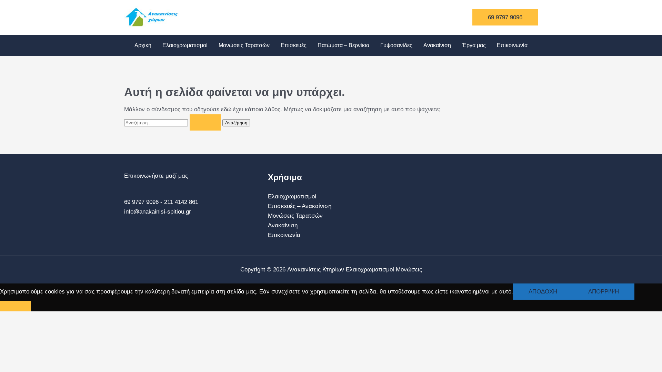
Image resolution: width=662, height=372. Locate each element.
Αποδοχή (543, 291)
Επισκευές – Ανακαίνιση (299, 206)
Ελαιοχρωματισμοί (185, 45)
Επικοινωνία (512, 45)
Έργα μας (474, 45)
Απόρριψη (603, 291)
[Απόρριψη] (15, 306)
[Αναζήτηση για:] (173, 122)
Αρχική (142, 45)
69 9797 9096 (141, 202)
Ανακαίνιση (437, 45)
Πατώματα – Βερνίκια (343, 45)
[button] (505, 17)
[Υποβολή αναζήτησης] (205, 122)
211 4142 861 (181, 202)
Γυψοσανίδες (396, 45)
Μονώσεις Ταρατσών (244, 45)
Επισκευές (294, 45)
